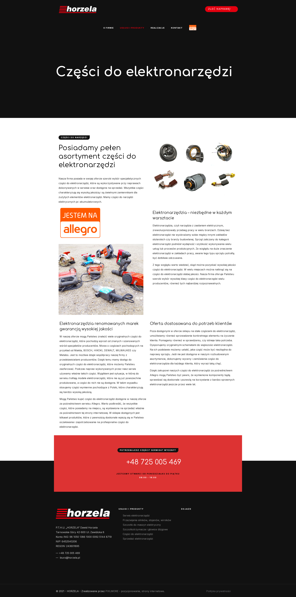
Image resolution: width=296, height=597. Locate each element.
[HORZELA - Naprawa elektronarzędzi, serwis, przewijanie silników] (78, 9)
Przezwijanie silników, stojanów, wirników (147, 520)
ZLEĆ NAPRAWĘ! (220, 9)
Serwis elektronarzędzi (136, 515)
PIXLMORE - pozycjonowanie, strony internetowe (134, 591)
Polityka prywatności (218, 591)
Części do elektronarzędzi (138, 534)
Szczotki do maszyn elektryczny (142, 524)
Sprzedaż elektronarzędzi (138, 538)
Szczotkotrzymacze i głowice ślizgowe (145, 529)
